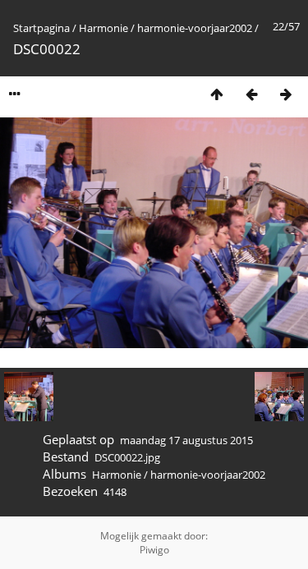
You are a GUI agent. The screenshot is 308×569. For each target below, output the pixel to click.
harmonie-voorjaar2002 (194, 28)
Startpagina (41, 28)
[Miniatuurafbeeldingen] (217, 94)
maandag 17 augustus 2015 (186, 440)
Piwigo (154, 550)
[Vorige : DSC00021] (251, 94)
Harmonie (103, 28)
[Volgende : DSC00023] (286, 94)
